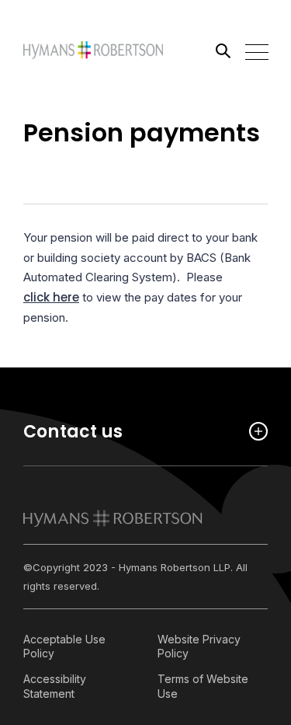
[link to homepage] (113, 518)
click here (51, 297)
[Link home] (93, 50)
